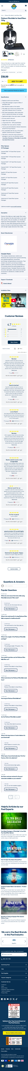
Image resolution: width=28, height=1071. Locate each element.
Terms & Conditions (5, 991)
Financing (8, 1048)
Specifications (5, 97)
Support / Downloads (6, 279)
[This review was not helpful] (20, 375)
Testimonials (17, 1048)
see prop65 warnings (16, 206)
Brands (2, 1048)
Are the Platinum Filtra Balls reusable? (11, 717)
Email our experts (19, 90)
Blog (12, 1048)
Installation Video (5, 290)
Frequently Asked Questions (7, 989)
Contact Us (3, 984)
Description (4, 212)
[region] (13, 329)
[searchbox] (8, 348)
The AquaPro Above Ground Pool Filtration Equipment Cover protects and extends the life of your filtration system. (13, 920)
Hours (2, 986)
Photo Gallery (4, 1051)
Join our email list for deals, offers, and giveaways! (12, 951)
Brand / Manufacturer (7, 233)
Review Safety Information (14, 1033)
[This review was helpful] (18, 375)
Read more (3, 70)
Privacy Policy (4, 992)
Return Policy (4, 988)
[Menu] (2, 5)
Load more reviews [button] (14, 569)
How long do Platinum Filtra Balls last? (11, 698)
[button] (3, 941)
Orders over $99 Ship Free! (14, 1)
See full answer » (11, 608)
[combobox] (22, 352)
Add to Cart (17, 81)
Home (2, 15)
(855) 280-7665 (7, 959)
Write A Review (14, 342)
